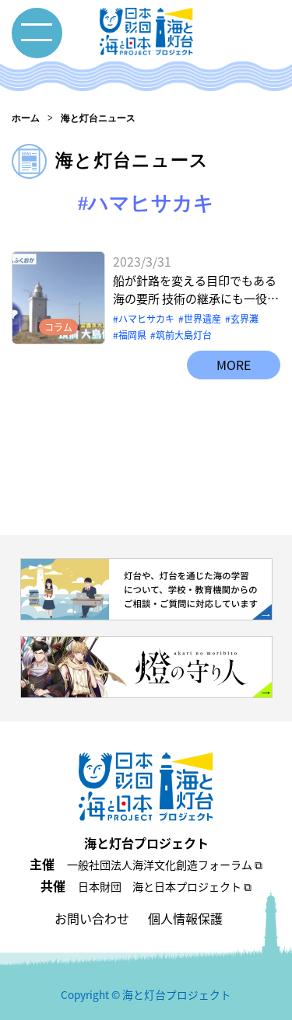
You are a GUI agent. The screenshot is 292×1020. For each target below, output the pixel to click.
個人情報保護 (185, 918)
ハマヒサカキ (146, 318)
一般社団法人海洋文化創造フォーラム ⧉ (164, 864)
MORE (233, 364)
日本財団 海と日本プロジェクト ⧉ (165, 886)
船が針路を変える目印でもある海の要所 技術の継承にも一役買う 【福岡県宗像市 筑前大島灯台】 (196, 289)
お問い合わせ (92, 918)
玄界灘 (244, 318)
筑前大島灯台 (184, 334)
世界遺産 (202, 318)
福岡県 (132, 334)
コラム (58, 327)
